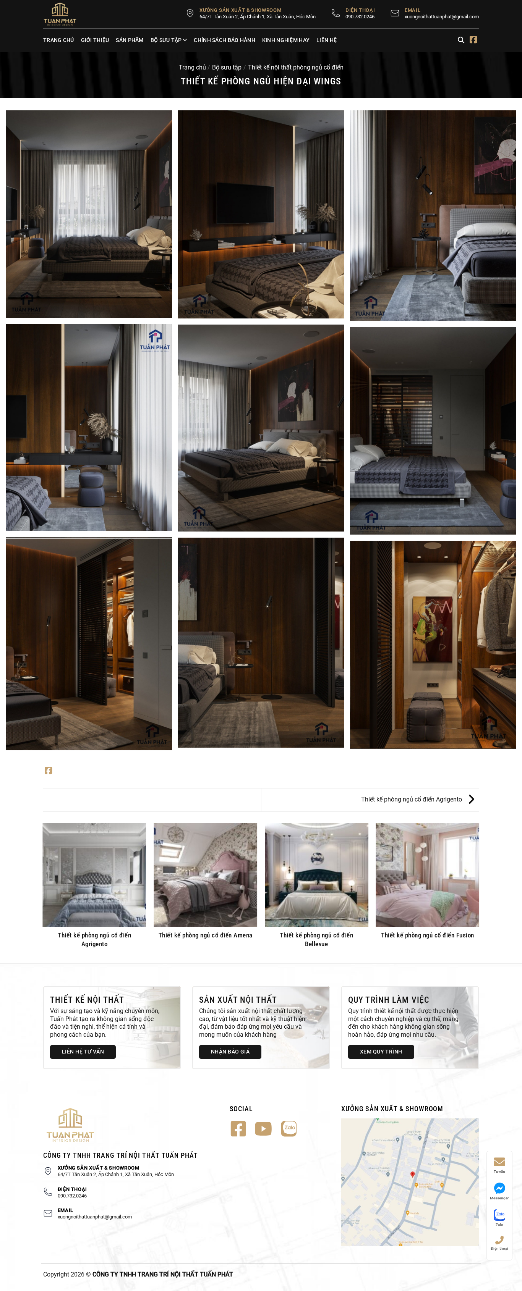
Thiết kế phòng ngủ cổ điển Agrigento (412, 799)
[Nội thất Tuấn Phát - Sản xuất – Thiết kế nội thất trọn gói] (64, 14)
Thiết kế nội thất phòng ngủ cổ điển (296, 67)
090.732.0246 (359, 16)
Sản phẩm (129, 40)
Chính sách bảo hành (224, 40)
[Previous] (43, 892)
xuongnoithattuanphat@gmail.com (442, 16)
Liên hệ (326, 40)
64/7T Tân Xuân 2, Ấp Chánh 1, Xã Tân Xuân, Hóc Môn (257, 16)
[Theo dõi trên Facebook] (473, 40)
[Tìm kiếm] (461, 40)
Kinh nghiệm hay (286, 40)
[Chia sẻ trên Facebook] (48, 771)
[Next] (479, 892)
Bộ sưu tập (166, 40)
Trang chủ (58, 40)
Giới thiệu (95, 40)
